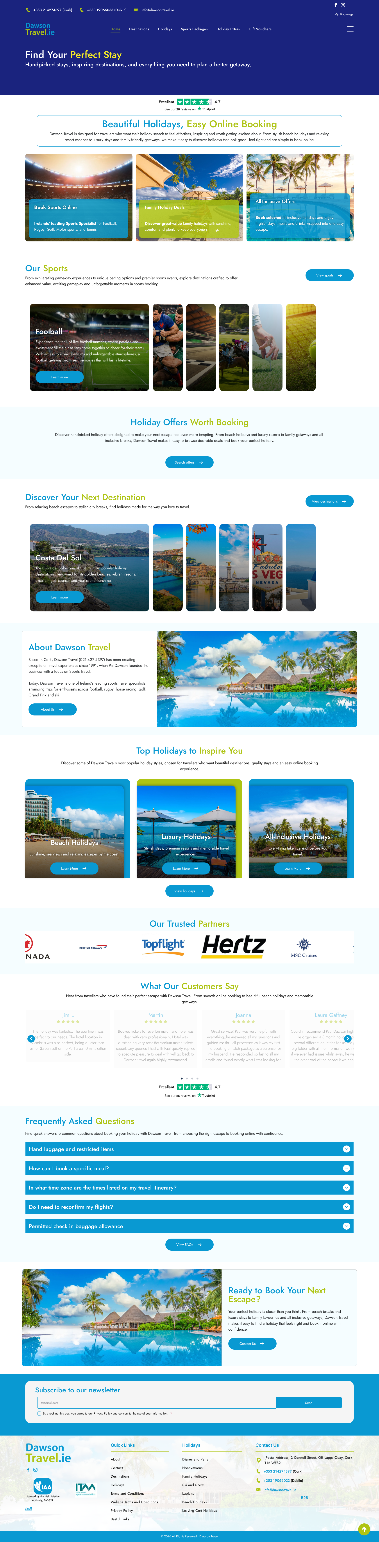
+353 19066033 (100, 9)
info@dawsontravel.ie (157, 9)
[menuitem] (344, 14)
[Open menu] (350, 29)
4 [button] (197, 1078)
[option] (82, 947)
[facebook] (336, 5)
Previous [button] (31, 1039)
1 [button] (181, 1078)
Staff (28, 1508)
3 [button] (192, 1078)
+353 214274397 (47, 9)
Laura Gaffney (102, 1015)
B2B (304, 1498)
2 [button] (187, 1078)
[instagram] (343, 5)
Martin (277, 1015)
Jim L (189, 1015)
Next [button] (348, 1039)
